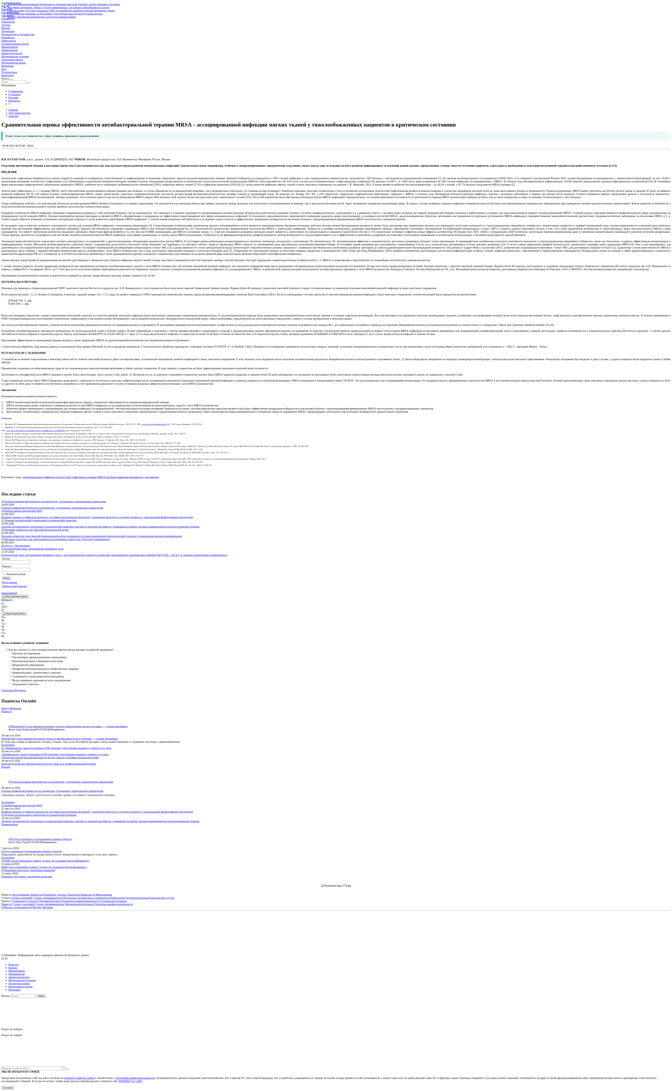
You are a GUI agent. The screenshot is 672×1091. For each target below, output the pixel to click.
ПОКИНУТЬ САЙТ (130, 1081)
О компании (15, 91)
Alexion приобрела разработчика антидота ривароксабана (41, 16)
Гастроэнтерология (136, 897)
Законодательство (12, 53)
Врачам (5, 28)
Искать (5, 995)
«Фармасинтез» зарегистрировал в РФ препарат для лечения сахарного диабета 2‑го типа (54, 754)
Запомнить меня (16, 574)
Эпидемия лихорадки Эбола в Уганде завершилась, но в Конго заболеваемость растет (58, 7)
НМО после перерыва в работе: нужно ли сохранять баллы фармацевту (44, 867)
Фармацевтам (9, 50)
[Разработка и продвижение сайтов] (2, 958)
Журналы (15, 708)
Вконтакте (7, 75)
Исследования (20, 894)
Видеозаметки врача (13, 62)
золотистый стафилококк (70, 477)
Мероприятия (9, 47)
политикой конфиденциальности (135, 1077)
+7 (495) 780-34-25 (328, 928)
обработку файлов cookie (79, 1077)
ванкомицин (136, 477)
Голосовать (8, 690)
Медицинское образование (28, 664)
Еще (3, 69)
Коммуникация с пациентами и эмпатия (36, 672)
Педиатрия (7, 31)
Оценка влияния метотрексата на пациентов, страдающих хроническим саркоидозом (52, 507)
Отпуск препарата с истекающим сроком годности (31, 851)
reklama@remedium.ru (374, 928)
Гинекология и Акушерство (17, 34)
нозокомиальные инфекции (39, 477)
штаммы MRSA (95, 477)
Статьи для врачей (21, 897)
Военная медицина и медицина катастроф (37, 661)
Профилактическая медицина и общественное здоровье (45, 668)
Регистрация (9, 582)
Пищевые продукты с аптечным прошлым (26, 876)
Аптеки (5, 24)
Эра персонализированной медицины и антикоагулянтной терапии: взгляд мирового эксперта (63, 4)
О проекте (14, 94)
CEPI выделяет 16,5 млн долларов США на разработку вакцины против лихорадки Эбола (60, 10)
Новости (6, 711)
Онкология (8, 21)
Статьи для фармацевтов (47, 897)
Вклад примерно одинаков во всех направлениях (41, 680)
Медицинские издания (15, 56)
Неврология (8, 40)
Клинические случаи (161, 897)
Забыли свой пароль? (14, 586)
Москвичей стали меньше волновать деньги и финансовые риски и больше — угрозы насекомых (59, 738)
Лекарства (36, 894)
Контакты (14, 100)
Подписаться (9, 72)
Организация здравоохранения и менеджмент (39, 657)
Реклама (13, 97)
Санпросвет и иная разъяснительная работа (38, 676)
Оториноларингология (15, 43)
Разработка (8, 37)
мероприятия (9, 593)
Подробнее (8, 744)
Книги (5, 708)
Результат (20, 690)
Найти (41, 996)
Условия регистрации (114, 901)
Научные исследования (26, 653)
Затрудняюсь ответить (25, 684)
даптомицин (151, 477)
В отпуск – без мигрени (15, 545)
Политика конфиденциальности (81, 901)
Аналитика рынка (12, 59)
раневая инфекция (116, 477)
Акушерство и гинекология (93, 897)
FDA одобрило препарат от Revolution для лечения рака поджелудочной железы (55, 13)
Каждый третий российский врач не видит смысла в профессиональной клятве (48, 763)
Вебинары (7, 65)
